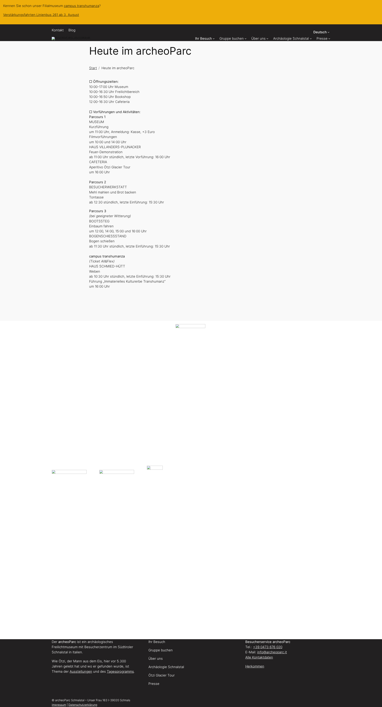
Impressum (59, 704)
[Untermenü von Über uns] (267, 38)
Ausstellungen (81, 671)
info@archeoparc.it (272, 652)
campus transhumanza (81, 6)
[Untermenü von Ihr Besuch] (214, 38)
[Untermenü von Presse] (329, 38)
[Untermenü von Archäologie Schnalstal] (311, 38)
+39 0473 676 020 (267, 647)
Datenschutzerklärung (82, 704)
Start (93, 68)
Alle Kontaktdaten (259, 657)
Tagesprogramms (120, 671)
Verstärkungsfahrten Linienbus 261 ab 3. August (41, 15)
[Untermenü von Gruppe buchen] (246, 38)
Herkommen (254, 666)
